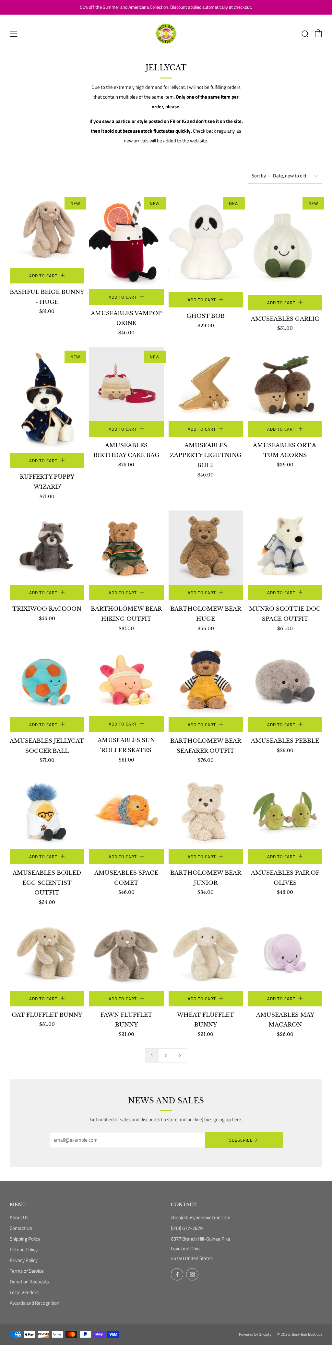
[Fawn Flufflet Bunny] (126, 953)
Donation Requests (29, 1281)
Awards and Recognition (34, 1303)
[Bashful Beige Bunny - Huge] (47, 230)
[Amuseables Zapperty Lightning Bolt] (206, 384)
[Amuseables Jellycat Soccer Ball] (47, 679)
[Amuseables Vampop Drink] (126, 241)
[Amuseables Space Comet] (126, 811)
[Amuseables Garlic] (285, 243)
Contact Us (21, 1228)
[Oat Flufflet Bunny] (47, 953)
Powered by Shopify (255, 1334)
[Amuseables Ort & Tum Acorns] (285, 384)
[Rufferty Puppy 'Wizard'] (47, 400)
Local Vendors (24, 1292)
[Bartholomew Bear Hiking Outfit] (126, 547)
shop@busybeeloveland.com (201, 1217)
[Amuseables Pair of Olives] (285, 811)
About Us (19, 1217)
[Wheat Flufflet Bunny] (206, 953)
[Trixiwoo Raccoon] (47, 547)
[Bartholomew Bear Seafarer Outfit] (206, 679)
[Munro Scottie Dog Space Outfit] (285, 547)
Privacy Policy (24, 1260)
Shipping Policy (25, 1239)
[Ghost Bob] (206, 242)
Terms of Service (27, 1271)
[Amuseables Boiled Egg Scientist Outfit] (47, 811)
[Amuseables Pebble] (285, 679)
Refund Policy (24, 1249)
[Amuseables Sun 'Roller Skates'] (126, 679)
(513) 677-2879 (187, 1228)
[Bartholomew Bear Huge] (206, 547)
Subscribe (241, 1140)
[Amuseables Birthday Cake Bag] (126, 384)
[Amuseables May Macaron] (285, 953)
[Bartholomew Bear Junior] (206, 811)
